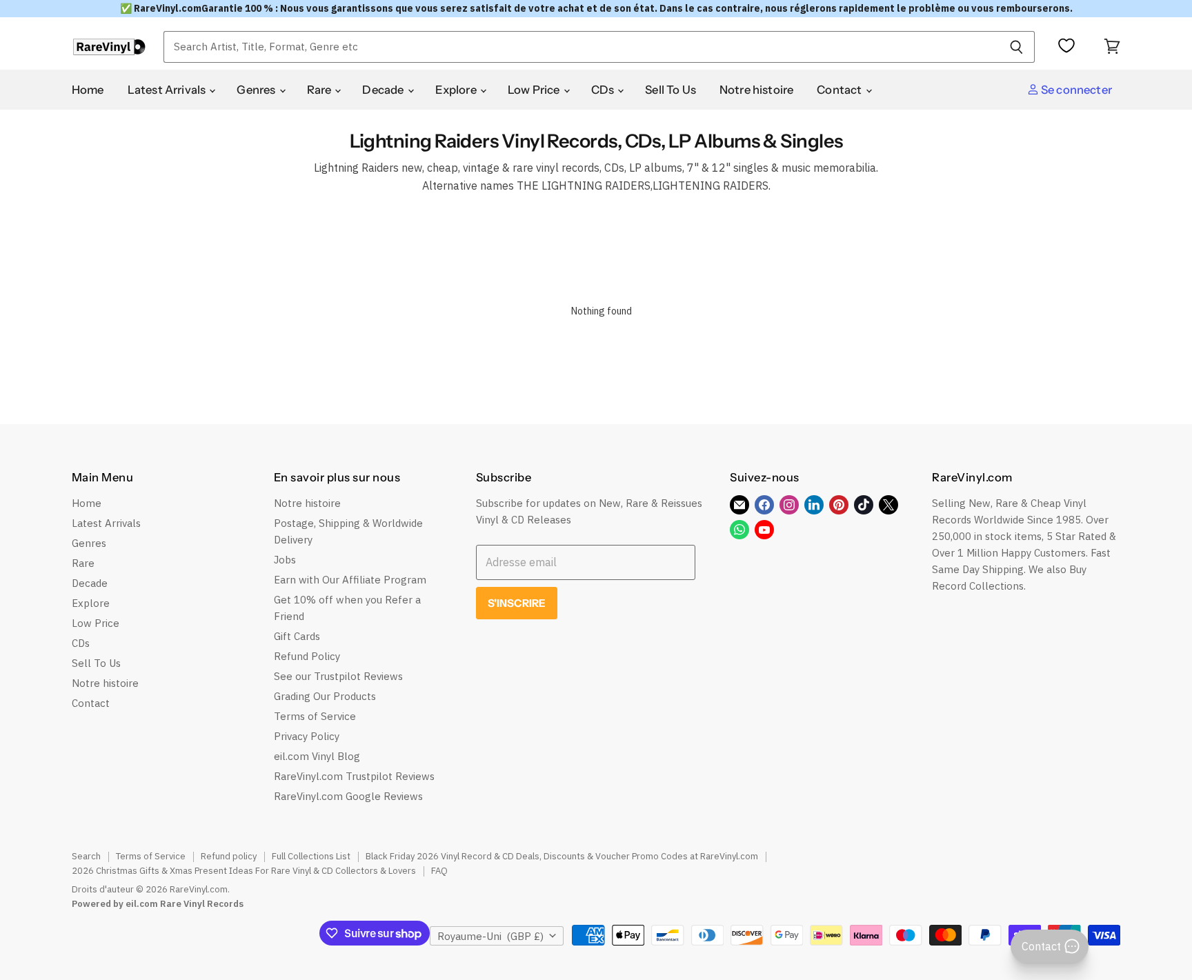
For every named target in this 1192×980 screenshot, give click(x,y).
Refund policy (229, 856)
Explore (457, 90)
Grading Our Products (325, 696)
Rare (320, 90)
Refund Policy (307, 656)
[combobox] (580, 47)
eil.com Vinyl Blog (317, 756)
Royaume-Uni (490, 936)
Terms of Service (315, 716)
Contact (840, 90)
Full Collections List (311, 856)
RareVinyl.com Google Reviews (348, 796)
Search (86, 856)
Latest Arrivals (168, 90)
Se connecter (1075, 90)
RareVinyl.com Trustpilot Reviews (354, 776)
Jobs (285, 559)
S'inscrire (517, 603)
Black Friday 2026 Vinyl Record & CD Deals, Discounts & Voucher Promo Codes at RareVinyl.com (562, 856)
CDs (604, 90)
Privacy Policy (306, 736)
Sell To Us (670, 90)
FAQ (439, 871)
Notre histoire (756, 90)
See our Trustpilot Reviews (338, 676)
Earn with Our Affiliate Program (350, 579)
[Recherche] (1016, 47)
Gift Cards (297, 636)
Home (88, 90)
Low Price (535, 90)
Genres (257, 90)
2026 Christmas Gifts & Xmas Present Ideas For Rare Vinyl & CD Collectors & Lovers (244, 871)
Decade (384, 90)
